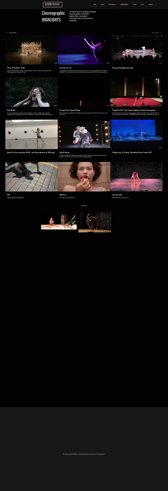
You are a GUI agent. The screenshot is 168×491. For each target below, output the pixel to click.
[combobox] (156, 32)
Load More (84, 205)
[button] (11, 32)
